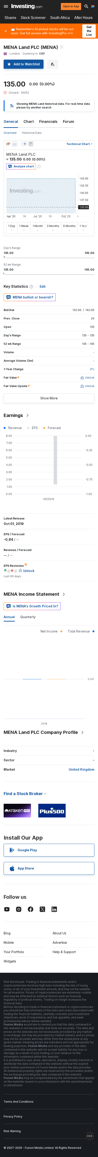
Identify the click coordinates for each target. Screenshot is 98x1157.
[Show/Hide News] (30, 143)
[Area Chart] (14, 143)
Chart (28, 121)
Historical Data (31, 132)
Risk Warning (12, 1131)
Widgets (10, 961)
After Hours (83, 18)
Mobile (9, 942)
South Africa (60, 18)
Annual (9, 617)
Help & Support (64, 952)
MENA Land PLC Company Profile (41, 732)
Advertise (60, 942)
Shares (10, 18)
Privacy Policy (13, 1116)
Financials (48, 121)
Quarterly (28, 617)
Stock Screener (33, 18)
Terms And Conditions (19, 1101)
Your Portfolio (14, 952)
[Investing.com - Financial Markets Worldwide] (26, 6)
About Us (59, 933)
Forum (68, 121)
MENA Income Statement (31, 594)
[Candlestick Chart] (8, 143)
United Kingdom (81, 769)
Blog (7, 933)
